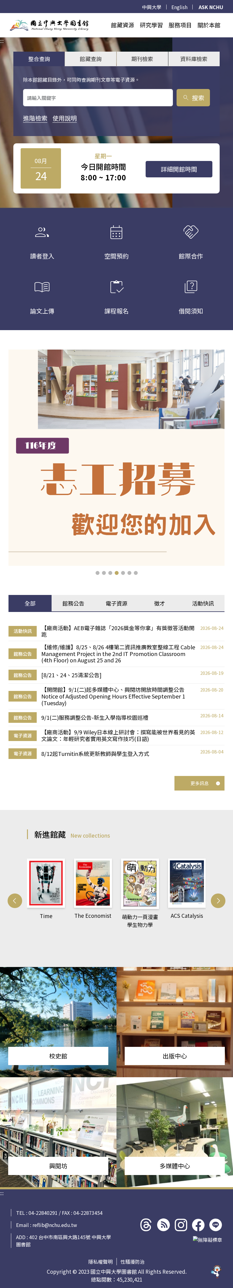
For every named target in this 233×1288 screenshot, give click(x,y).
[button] (98, 573)
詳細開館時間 (179, 169)
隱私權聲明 (100, 1261)
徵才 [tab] (159, 603)
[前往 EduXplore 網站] (216, 1268)
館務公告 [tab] (73, 603)
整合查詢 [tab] (39, 59)
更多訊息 (200, 783)
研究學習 (151, 25)
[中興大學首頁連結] (49, 25)
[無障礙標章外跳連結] (207, 1239)
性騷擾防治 (132, 1261)
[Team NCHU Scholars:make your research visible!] (116, 458)
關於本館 (209, 25)
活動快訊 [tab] (203, 603)
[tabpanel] (116, 691)
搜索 (193, 97)
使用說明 (64, 118)
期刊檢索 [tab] (142, 59)
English (179, 7)
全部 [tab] (30, 603)
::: (2, 16)
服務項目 (180, 25)
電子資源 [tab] (116, 603)
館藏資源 (122, 25)
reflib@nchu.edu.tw (54, 1224)
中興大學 (151, 7)
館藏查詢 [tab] (91, 59)
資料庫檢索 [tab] (194, 59)
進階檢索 (35, 118)
